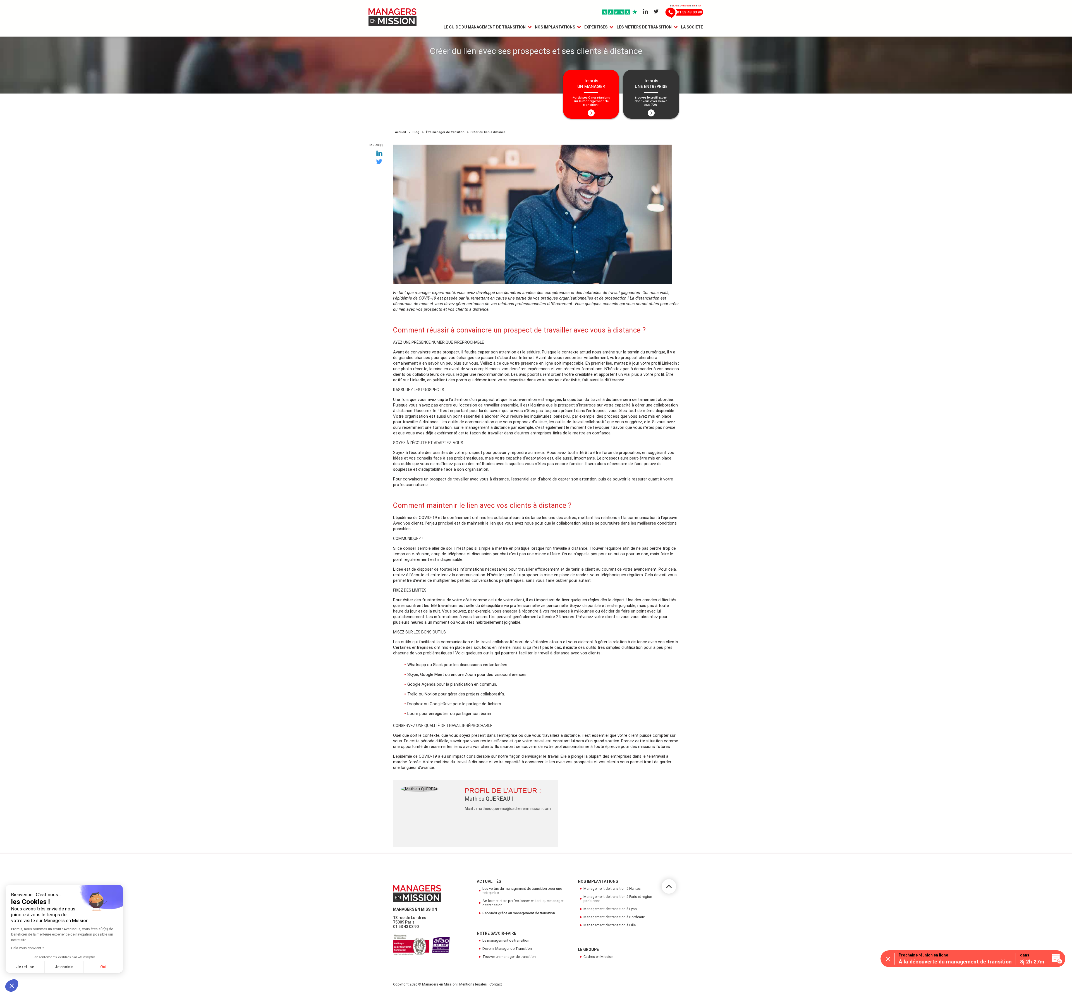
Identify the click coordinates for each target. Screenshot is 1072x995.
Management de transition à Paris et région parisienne (617, 898)
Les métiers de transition (644, 27)
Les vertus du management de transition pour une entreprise (522, 890)
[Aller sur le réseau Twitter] (656, 11)
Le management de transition (505, 940)
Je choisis (64, 967)
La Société (692, 27)
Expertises (595, 27)
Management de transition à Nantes (612, 888)
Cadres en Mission (598, 957)
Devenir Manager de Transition (507, 948)
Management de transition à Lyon (610, 909)
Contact (495, 984)
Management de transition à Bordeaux (614, 917)
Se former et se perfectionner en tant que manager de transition (523, 903)
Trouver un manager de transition (509, 957)
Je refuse (25, 967)
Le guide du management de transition (485, 27)
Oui (103, 967)
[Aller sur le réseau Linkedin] (645, 11)
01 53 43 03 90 (406, 926)
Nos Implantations (555, 27)
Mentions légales (473, 984)
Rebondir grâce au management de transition (518, 913)
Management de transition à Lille (609, 925)
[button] (11, 985)
